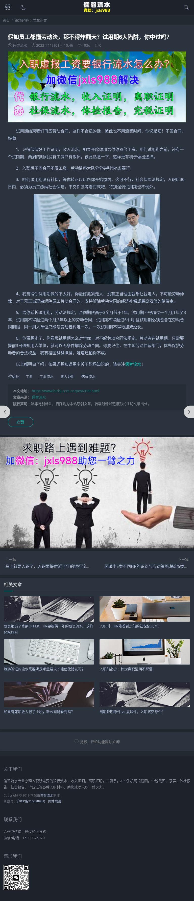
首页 (6, 20)
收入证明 (67, 376)
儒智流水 (133, 364)
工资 (29, 376)
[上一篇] (5, 412)
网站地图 (54, 801)
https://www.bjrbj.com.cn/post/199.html (65, 390)
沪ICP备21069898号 (31, 801)
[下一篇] (189, 412)
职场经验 (22, 20)
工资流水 (46, 376)
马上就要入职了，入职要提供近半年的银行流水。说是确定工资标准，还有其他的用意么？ (86, 566)
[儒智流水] (97, 11)
